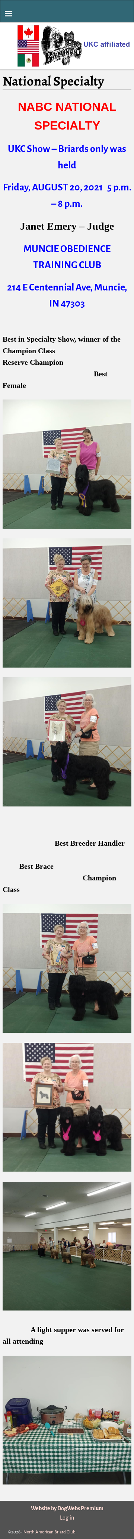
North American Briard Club (49, 1532)
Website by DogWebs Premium (67, 1508)
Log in (67, 1518)
